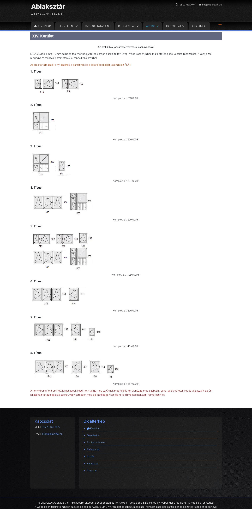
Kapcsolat (173, 26)
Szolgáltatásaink (98, 26)
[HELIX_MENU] (219, 27)
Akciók (151, 26)
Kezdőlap (44, 26)
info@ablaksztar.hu (212, 4)
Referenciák (127, 26)
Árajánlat (199, 26)
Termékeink (66, 26)
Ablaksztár (48, 7)
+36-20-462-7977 (186, 4)
